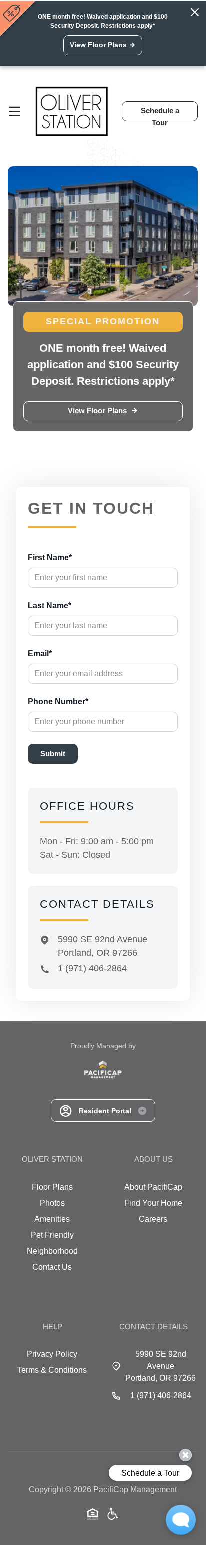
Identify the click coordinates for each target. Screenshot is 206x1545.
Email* (40, 653)
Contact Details (154, 1326)
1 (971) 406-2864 (92, 968)
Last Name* (50, 605)
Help (52, 1326)
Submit (53, 753)
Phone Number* (58, 701)
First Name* (50, 557)
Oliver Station (52, 1159)
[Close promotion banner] (13, 13)
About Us (153, 1159)
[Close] (195, 12)
